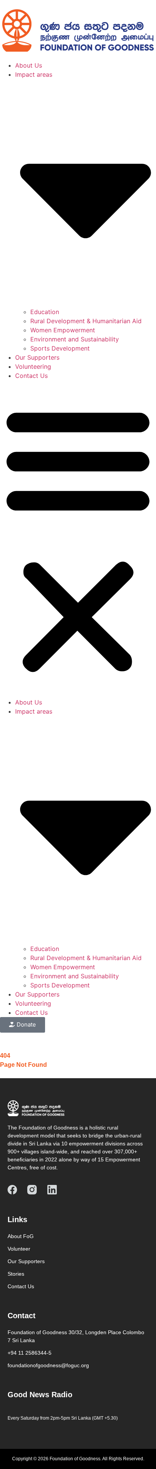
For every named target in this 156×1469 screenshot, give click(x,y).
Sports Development (60, 348)
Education (44, 312)
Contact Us (31, 375)
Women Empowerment (62, 330)
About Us (28, 65)
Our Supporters (37, 357)
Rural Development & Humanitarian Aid (86, 321)
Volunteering (33, 366)
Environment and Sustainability (74, 339)
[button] (78, 539)
